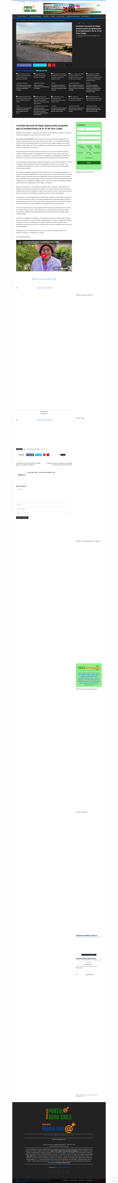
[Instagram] (95, 1)
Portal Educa (81, 1180)
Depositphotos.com (80, 1096)
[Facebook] (93, 1)
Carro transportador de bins (91, 679)
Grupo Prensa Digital (22, 1180)
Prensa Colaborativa (61, 1135)
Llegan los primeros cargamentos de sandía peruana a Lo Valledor (41, 87)
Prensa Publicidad (50, 1135)
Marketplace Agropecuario (73, 16)
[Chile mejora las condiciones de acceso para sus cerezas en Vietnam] (76, 101)
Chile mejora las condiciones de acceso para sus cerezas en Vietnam (76, 109)
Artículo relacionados (25, 71)
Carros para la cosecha (84, 673)
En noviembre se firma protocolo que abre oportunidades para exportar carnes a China (59, 109)
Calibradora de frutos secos (84, 681)
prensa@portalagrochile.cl (62, 1167)
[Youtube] (101, 1)
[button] (100, 16)
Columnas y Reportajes (35, 16)
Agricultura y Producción (22, 83)
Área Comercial (60, 16)
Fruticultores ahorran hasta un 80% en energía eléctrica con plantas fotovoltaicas (28, 464)
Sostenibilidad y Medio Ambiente (41, 106)
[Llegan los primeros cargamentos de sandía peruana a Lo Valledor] (41, 78)
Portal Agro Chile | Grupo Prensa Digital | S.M (88, 35)
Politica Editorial (45, 1180)
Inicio (17, 20)
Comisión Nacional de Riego (33, 449)
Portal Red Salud (73, 1180)
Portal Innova (65, 1180)
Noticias (83, 23)
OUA (42, 449)
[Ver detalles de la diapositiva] (44, 429)
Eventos (53, 16)
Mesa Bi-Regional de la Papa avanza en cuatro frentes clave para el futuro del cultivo (93, 109)
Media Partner (85, 16)
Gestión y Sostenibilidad (74, 83)
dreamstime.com (79, 967)
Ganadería (54, 106)
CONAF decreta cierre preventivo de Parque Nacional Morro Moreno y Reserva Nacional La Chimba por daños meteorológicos (41, 111)
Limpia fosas (86, 683)
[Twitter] (99, 1)
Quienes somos (45, 1)
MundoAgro (78, 23)
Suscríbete (45, 16)
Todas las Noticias (21, 16)
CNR (24, 449)
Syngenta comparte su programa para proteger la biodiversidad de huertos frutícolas (59, 464)
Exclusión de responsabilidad (34, 1180)
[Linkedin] (97, 1)
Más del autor (41, 71)
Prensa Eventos (89, 1180)
